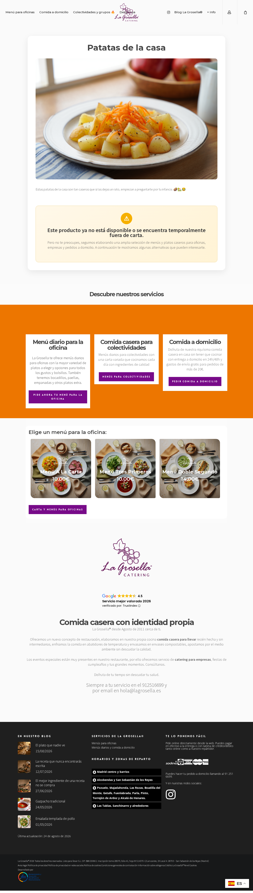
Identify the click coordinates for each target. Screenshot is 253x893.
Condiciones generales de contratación (119, 865)
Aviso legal (22, 865)
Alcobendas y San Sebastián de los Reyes (125, 780)
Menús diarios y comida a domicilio (113, 747)
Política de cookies (92, 865)
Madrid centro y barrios (113, 772)
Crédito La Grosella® (174, 865)
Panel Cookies (190, 865)
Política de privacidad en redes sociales (66, 865)
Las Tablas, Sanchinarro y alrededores (122, 806)
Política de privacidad (38, 865)
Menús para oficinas (104, 743)
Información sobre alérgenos (151, 865)
